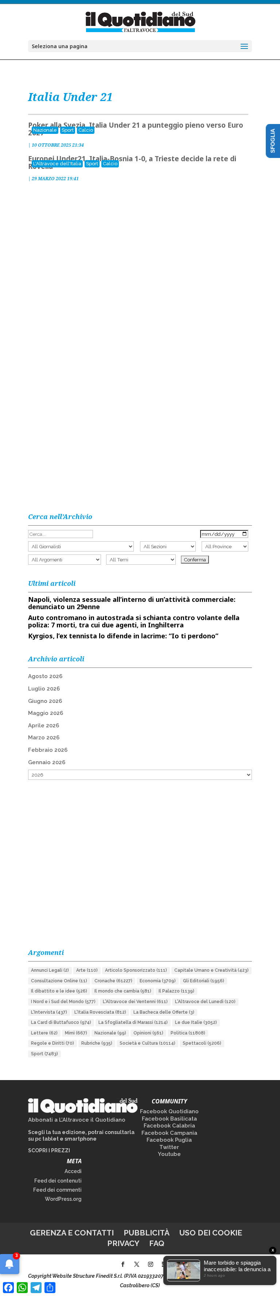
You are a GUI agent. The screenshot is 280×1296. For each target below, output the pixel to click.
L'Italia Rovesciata (100, 1012)
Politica (188, 1033)
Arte (87, 970)
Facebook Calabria (169, 1125)
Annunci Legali (50, 970)
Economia (158, 980)
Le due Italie (196, 1022)
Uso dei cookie (210, 1232)
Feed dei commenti (57, 1190)
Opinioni (148, 1033)
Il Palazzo (176, 991)
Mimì (76, 1033)
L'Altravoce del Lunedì (205, 1001)
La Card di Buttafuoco (61, 1022)
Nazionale (45, 130)
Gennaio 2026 (46, 762)
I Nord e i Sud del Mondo (63, 1001)
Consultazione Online (59, 980)
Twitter (169, 1147)
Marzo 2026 (43, 737)
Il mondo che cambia (122, 991)
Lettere (44, 1033)
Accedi (73, 1171)
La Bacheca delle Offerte (163, 1012)
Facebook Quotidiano (169, 1111)
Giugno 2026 (45, 701)
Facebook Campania (169, 1133)
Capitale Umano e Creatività (211, 970)
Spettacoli (202, 1043)
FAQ (156, 1243)
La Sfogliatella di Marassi (133, 1022)
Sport (68, 130)
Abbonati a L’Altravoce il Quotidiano (76, 1120)
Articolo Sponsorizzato (136, 970)
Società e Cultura (147, 1043)
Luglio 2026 (44, 688)
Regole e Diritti (52, 1043)
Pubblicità (147, 1232)
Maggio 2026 (45, 713)
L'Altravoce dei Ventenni (135, 1001)
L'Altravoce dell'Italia (57, 163)
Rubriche (96, 1043)
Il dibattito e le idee (59, 991)
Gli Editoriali (203, 980)
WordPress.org (63, 1199)
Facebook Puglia (169, 1140)
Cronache (113, 980)
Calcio (85, 130)
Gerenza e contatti (72, 1232)
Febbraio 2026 (47, 750)
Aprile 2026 (43, 725)
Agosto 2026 (45, 676)
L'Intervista (49, 1012)
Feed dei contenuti (58, 1181)
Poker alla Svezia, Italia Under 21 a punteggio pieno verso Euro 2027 (135, 129)
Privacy (123, 1243)
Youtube (169, 1154)
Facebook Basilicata (169, 1118)
